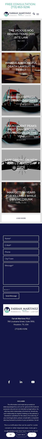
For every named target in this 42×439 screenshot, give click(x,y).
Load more (21, 218)
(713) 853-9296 (20, 7)
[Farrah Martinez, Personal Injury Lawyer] (17, 14)
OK (11, 435)
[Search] (33, 14)
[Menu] (38, 14)
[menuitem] (33, 14)
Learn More (21, 435)
